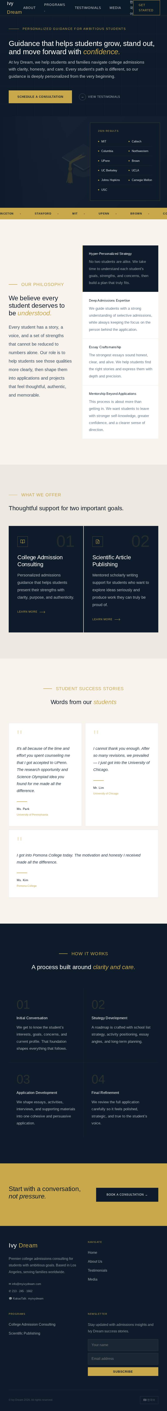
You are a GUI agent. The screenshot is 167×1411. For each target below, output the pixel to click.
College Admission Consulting (32, 1324)
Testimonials (88, 8)
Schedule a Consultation (40, 96)
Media (115, 8)
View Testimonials (100, 96)
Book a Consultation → (127, 1194)
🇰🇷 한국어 (149, 1399)
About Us (95, 1261)
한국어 (131, 7)
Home (92, 1252)
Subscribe (123, 1371)
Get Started (146, 7)
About (29, 8)
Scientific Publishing (24, 1333)
